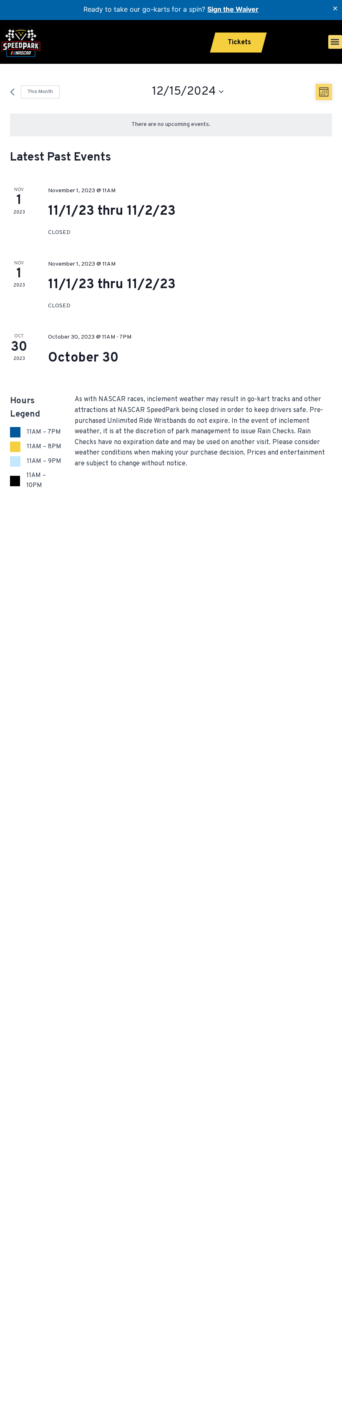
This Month (40, 91)
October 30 (83, 358)
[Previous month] (12, 92)
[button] (335, 42)
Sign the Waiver (233, 9)
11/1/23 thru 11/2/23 (112, 211)
